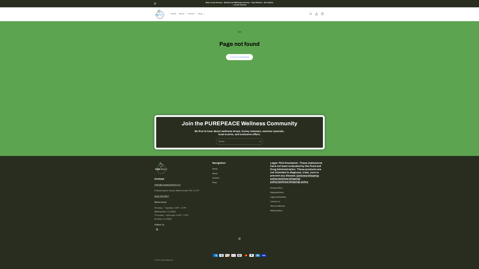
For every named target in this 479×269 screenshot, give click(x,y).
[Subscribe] (260, 141)
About (215, 173)
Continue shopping (239, 57)
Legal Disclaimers (278, 197)
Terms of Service (277, 206)
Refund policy (276, 211)
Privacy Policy (276, 188)
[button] (201, 14)
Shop (214, 182)
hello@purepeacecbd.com (167, 185)
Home (215, 169)
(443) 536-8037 (161, 196)
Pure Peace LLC (167, 260)
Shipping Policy (277, 192)
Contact (215, 178)
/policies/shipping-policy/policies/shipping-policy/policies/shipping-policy (294, 178)
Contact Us (275, 201)
